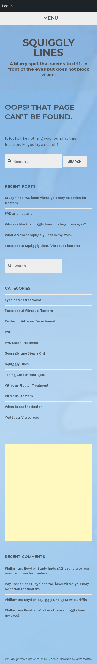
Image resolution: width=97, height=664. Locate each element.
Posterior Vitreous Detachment (30, 321)
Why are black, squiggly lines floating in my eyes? (45, 224)
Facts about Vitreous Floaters (29, 311)
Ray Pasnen (14, 584)
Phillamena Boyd (18, 568)
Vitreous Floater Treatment (26, 385)
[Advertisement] (48, 492)
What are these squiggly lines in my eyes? (38, 235)
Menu (50, 18)
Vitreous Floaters (19, 396)
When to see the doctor (23, 407)
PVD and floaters (18, 214)
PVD (8, 332)
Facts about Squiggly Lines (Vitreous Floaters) (42, 246)
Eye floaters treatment (23, 300)
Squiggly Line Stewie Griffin (27, 353)
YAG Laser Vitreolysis (22, 417)
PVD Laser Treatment (21, 343)
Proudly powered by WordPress (26, 659)
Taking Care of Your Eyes (25, 375)
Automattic (84, 659)
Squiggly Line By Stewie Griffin (62, 600)
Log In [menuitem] (7, 6)
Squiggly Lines (49, 47)
